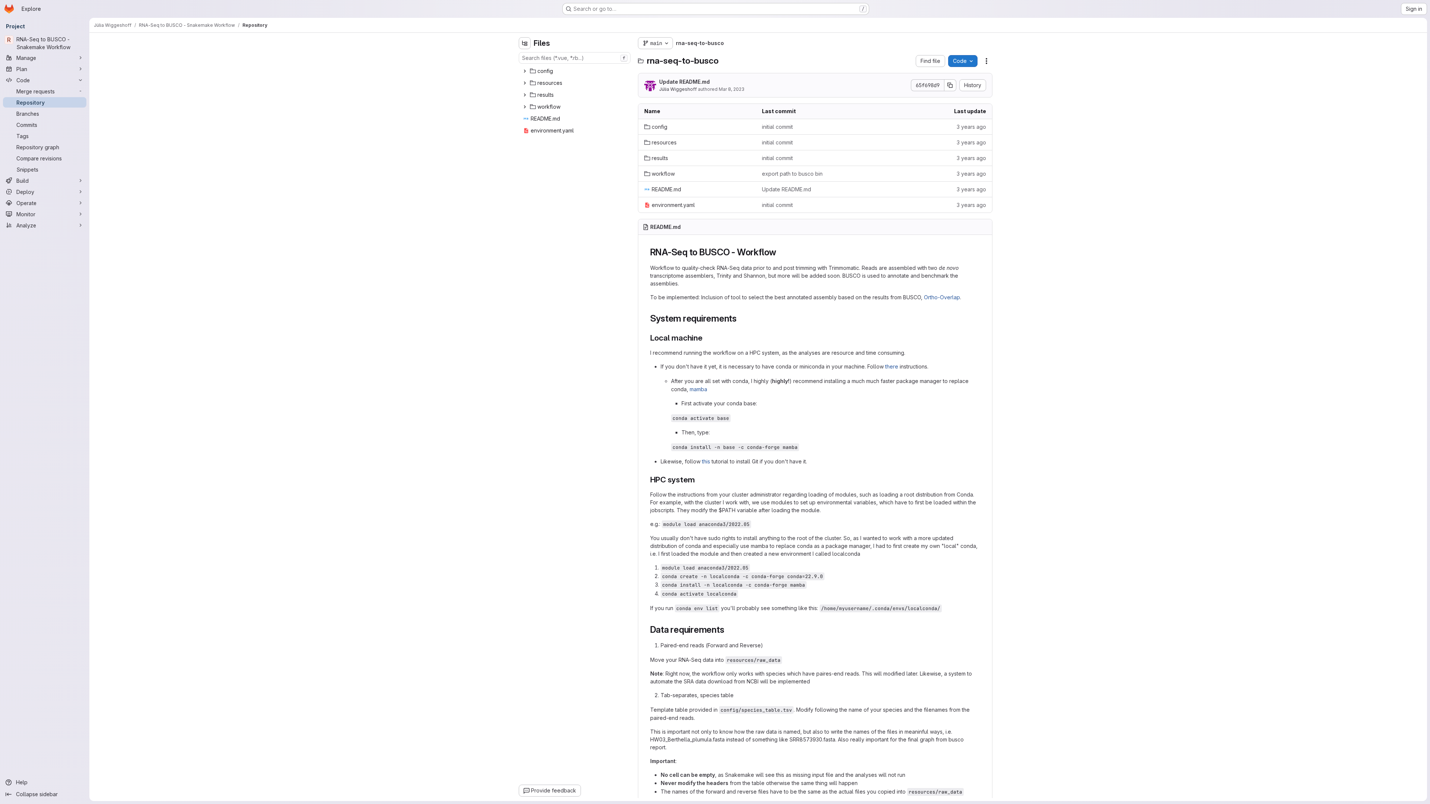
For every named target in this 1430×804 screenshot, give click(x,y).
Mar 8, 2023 (731, 89)
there (891, 366)
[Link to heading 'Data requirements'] (729, 629)
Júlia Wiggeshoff (678, 89)
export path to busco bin (792, 173)
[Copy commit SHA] (950, 85)
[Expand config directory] (524, 71)
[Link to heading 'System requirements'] (741, 318)
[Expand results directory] (524, 94)
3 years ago (971, 127)
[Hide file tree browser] (525, 43)
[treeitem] (575, 71)
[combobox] (574, 58)
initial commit (777, 127)
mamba (698, 389)
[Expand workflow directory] (524, 106)
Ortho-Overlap (942, 297)
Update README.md (684, 82)
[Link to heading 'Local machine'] (706, 337)
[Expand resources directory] (524, 83)
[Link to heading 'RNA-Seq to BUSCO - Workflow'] (781, 252)
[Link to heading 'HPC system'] (699, 479)
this (706, 461)
